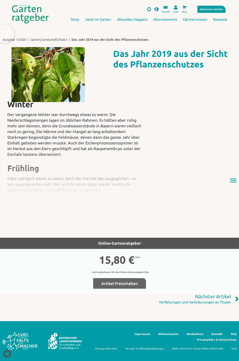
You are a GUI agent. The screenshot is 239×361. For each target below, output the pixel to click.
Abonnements (165, 19)
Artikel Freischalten (119, 283)
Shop (75, 19)
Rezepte (220, 19)
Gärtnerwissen (195, 19)
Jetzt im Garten (98, 19)
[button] (7, 354)
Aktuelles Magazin (132, 19)
